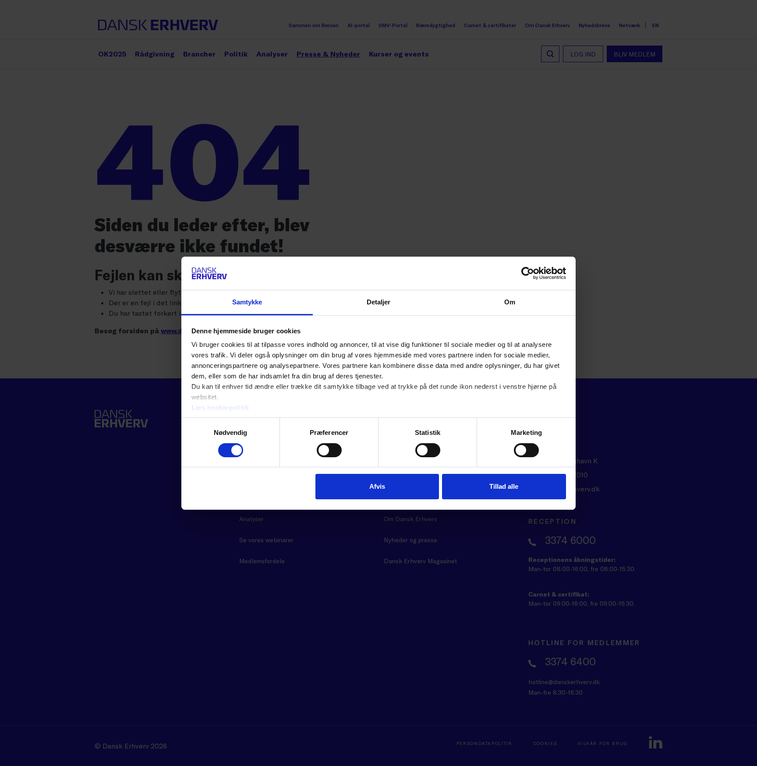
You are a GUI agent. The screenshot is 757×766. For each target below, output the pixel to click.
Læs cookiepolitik (220, 407)
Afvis (377, 486)
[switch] (329, 450)
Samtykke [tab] (247, 302)
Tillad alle (503, 486)
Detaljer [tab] (379, 302)
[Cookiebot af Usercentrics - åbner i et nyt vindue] (527, 273)
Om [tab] (509, 302)
